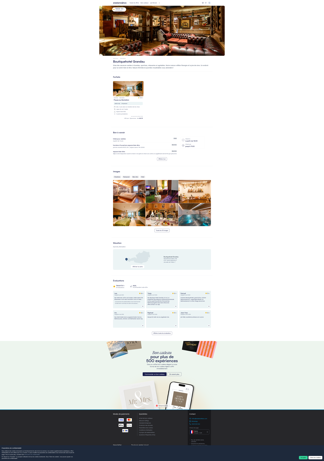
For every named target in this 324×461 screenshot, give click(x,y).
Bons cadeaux (144, 3)
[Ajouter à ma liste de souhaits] (141, 83)
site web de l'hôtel (169, 262)
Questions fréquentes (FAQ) (147, 435)
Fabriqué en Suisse (163, 405)
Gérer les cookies (315, 457)
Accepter (303, 457)
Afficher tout (162, 159)
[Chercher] (209, 2)
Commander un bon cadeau (155, 374)
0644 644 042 (196, 424)
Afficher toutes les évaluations (162, 333)
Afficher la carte (138, 267)
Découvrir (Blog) (144, 420)
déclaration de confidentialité (32, 454)
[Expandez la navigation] (159, 2)
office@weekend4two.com (199, 418)
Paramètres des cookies (146, 427)
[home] (120, 3)
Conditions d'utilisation (145, 430)
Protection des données (146, 425)
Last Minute (153, 3)
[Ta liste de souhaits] (206, 2)
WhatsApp (195, 421)
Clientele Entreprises (145, 423)
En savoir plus (174, 374)
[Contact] (203, 2)
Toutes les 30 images (162, 230)
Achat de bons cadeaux (145, 418)
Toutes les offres (134, 3)
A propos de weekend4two (147, 432)
